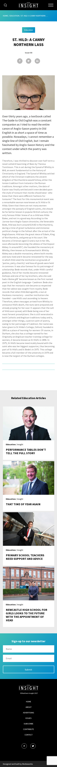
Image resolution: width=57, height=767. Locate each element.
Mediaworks (27, 764)
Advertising (28, 712)
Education (14, 15)
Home (5, 15)
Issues (28, 718)
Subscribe (28, 723)
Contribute (28, 729)
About (29, 707)
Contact (29, 734)
